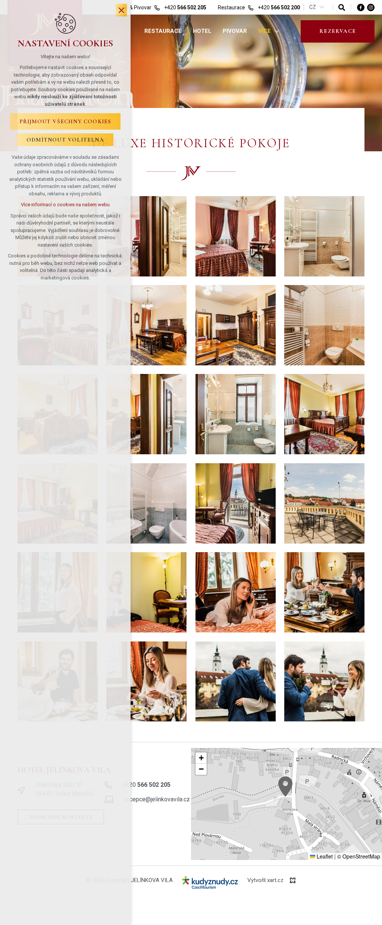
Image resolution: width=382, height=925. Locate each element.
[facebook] (360, 7)
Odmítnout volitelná (65, 139)
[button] (285, 786)
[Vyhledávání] (341, 7)
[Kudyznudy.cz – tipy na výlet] (210, 884)
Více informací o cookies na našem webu (65, 204)
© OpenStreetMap (358, 856)
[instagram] (371, 7)
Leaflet (324, 856)
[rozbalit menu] (276, 31)
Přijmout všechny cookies (65, 121)
